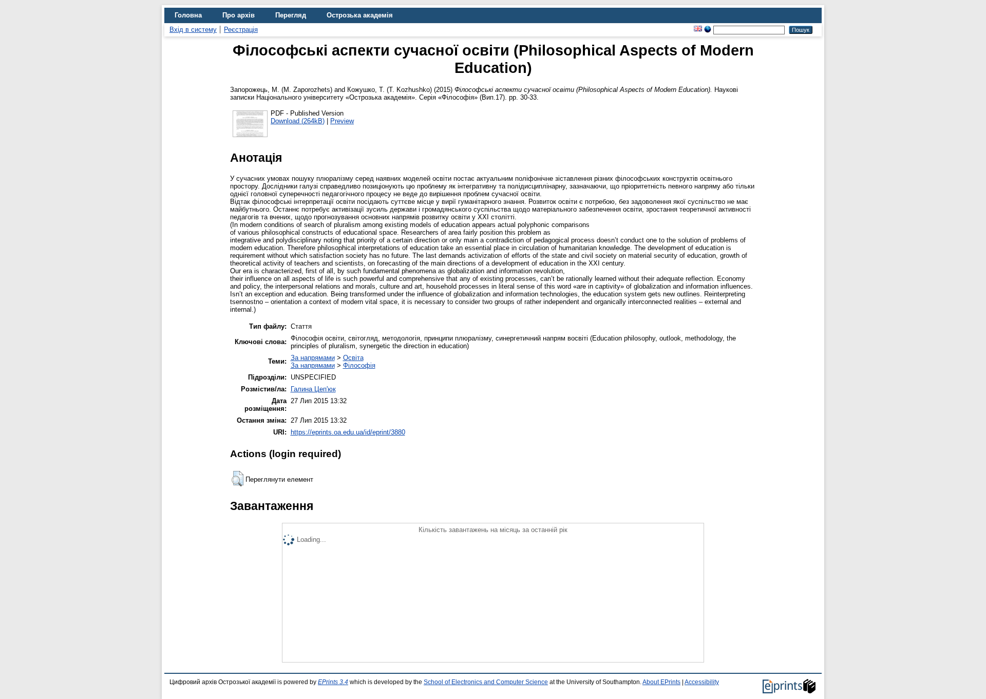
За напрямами (313, 358)
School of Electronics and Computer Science (486, 682)
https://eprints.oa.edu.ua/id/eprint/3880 (348, 432)
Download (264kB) (298, 121)
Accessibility (702, 682)
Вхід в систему (193, 29)
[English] (698, 29)
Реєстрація (241, 29)
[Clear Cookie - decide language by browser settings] (707, 29)
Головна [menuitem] (188, 15)
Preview (342, 121)
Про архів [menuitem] (238, 15)
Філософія (359, 365)
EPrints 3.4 (333, 682)
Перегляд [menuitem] (290, 15)
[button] (237, 478)
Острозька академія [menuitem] (360, 15)
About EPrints (661, 682)
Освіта (353, 358)
